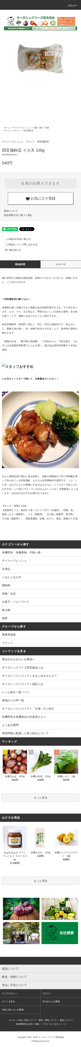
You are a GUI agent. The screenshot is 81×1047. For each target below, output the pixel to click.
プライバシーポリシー (52, 1024)
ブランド (17, 131)
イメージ (61, 264)
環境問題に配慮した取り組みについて (25, 733)
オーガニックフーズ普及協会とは (22, 667)
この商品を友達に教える (18, 239)
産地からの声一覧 (13, 700)
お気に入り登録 (42, 198)
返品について (11, 211)
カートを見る (8, 1001)
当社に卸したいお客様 (13, 1009)
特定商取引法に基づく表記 (18, 215)
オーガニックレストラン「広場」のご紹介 (28, 708)
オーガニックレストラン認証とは (22, 683)
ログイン (46, 993)
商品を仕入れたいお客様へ (18, 659)
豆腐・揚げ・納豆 (41, 128)
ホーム (7, 128)
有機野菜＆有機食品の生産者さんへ (24, 716)
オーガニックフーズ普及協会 (51, 1037)
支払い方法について (27, 1020)
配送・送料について (48, 1020)
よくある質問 (10, 725)
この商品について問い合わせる (21, 244)
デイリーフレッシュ (21, 128)
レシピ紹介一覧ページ (15, 692)
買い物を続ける (13, 250)
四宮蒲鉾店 (28, 131)
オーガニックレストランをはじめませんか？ (29, 675)
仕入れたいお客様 (51, 1001)
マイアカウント (9, 993)
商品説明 (20, 264)
